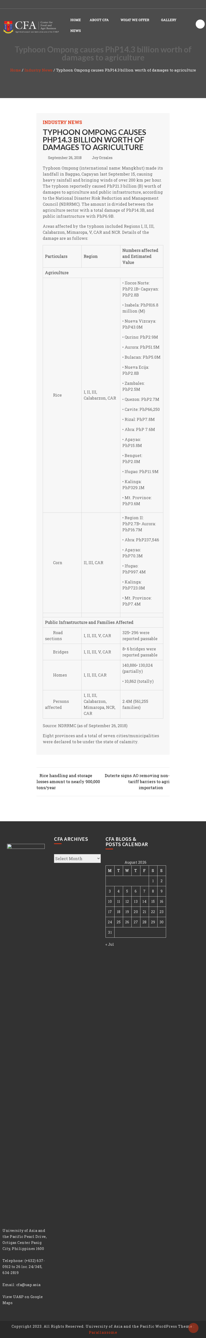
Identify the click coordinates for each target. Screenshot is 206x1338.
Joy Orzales (102, 157)
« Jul (110, 944)
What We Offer (135, 20)
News (75, 30)
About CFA (99, 20)
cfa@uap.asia (28, 1284)
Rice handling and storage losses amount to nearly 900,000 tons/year (68, 781)
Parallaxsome (103, 1332)
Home (75, 20)
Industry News (38, 69)
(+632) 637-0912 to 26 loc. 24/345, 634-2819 (24, 1266)
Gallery (168, 20)
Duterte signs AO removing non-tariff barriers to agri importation (137, 781)
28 (144, 922)
